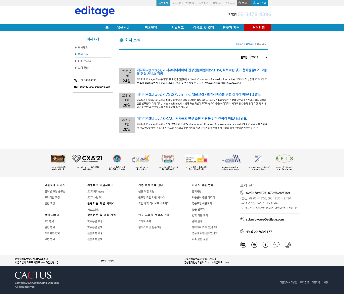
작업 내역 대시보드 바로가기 (153, 203)
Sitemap (230, 3)
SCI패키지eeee (95, 191)
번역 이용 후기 (200, 215)
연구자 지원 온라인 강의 (205, 233)
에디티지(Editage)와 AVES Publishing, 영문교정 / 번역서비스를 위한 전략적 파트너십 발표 (199, 94)
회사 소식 (83, 54)
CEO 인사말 (84, 60)
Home (107, 27)
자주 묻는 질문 (200, 239)
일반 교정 (50, 203)
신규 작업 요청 (146, 191)
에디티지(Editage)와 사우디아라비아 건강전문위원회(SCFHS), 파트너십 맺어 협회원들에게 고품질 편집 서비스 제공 (202, 71)
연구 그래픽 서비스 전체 (154, 214)
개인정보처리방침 (288, 282)
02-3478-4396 (254, 14)
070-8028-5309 (279, 192)
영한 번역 (50, 239)
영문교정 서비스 (55, 185)
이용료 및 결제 (204, 27)
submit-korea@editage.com (95, 86)
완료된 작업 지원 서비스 (151, 197)
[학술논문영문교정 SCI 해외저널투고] (123, 12)
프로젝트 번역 (52, 233)
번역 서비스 (52, 214)
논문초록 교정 (95, 233)
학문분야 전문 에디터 (203, 197)
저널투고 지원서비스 (100, 185)
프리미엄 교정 (52, 197)
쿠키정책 (304, 282)
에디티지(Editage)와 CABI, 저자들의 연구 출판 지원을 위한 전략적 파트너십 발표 (192, 118)
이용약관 (316, 282)
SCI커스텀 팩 (94, 197)
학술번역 (190, 3)
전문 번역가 (198, 209)
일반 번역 (50, 227)
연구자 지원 (230, 27)
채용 (325, 282)
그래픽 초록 (144, 221)
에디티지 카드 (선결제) (204, 227)
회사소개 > (251, 44)
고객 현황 (83, 67)
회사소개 (217, 3)
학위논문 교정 (95, 221)
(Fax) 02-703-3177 (259, 231)
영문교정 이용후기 (202, 203)
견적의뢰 (257, 27)
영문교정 (176, 3)
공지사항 (196, 191)
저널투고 (203, 3)
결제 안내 (197, 221)
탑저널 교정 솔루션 (55, 191)
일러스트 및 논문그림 (149, 227)
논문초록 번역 (95, 239)
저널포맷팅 (93, 209)
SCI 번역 (49, 221)
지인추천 (163, 3)
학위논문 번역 (95, 227)
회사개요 (83, 47)
